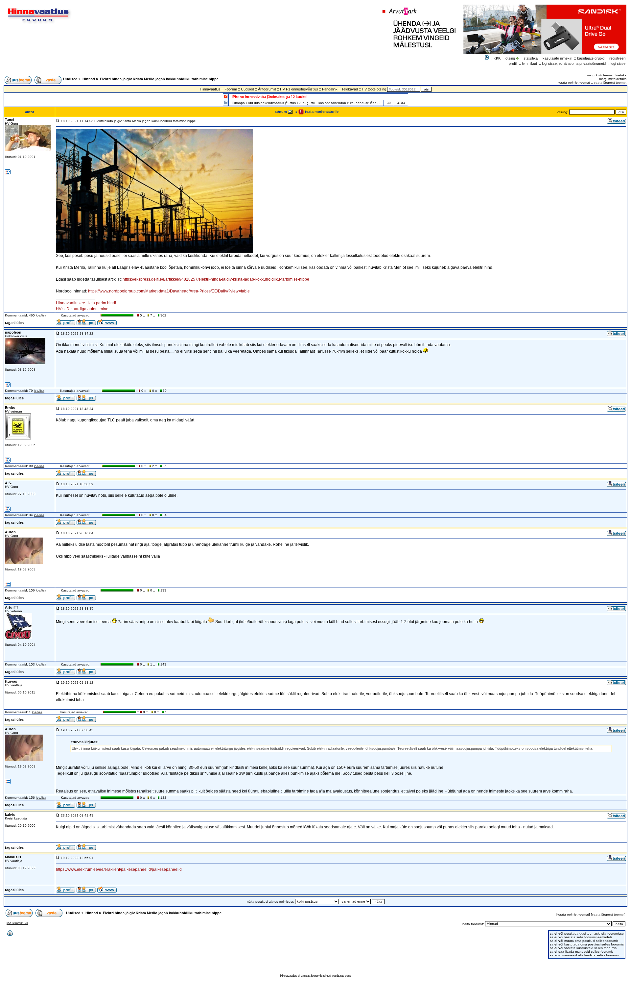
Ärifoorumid (267, 89)
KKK (497, 58)
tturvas (11, 681)
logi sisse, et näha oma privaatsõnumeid (574, 63)
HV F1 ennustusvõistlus (299, 89)
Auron (10, 532)
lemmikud (529, 63)
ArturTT (11, 607)
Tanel (9, 120)
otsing (510, 58)
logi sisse (618, 63)
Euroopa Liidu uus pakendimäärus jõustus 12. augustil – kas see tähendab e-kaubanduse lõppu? (306, 103)
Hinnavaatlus (210, 89)
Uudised (70, 79)
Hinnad (88, 79)
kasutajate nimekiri (557, 58)
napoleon (13, 332)
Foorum (230, 89)
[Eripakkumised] (225, 96)
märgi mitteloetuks (612, 79)
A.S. (8, 483)
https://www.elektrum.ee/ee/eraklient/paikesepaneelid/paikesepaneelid (119, 869)
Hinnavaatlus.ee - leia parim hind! (86, 303)
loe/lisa (41, 315)
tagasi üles (14, 323)
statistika (531, 58)
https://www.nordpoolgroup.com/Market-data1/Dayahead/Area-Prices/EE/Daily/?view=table (169, 291)
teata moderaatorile (321, 111)
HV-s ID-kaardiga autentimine (82, 309)
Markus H (13, 857)
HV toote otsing (374, 89)
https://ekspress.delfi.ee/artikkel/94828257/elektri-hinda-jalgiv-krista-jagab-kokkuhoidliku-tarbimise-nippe (216, 279)
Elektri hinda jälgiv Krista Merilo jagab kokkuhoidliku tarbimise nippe (159, 79)
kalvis (10, 815)
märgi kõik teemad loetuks (606, 75)
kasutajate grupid (590, 58)
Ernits (10, 408)
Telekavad (349, 89)
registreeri (617, 58)
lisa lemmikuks (17, 923)
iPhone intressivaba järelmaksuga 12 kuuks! (270, 97)
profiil (513, 63)
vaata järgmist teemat (610, 82)
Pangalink (330, 89)
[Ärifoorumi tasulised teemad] (225, 102)
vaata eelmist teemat (574, 82)
